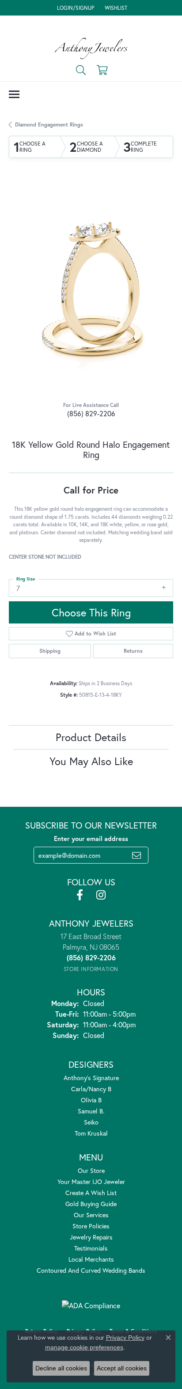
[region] (91, 287)
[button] (74, 8)
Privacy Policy (125, 1337)
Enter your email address (91, 838)
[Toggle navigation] (14, 94)
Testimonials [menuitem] (91, 1248)
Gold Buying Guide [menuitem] (91, 1204)
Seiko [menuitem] (91, 1122)
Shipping (50, 650)
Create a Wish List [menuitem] (91, 1192)
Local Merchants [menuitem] (91, 1259)
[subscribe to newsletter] (136, 855)
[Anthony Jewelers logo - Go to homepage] (91, 48)
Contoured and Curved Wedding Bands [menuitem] (91, 1270)
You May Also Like (91, 761)
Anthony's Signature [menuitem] (91, 1077)
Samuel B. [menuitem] (91, 1111)
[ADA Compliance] (91, 1305)
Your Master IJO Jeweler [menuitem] (91, 1181)
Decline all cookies (61, 1368)
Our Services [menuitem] (91, 1215)
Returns (133, 650)
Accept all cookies (122, 1368)
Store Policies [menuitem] (91, 1226)
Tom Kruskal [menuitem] (91, 1133)
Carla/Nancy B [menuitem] (91, 1089)
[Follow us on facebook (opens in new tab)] (79, 895)
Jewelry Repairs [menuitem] (91, 1237)
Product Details (91, 737)
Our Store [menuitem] (91, 1170)
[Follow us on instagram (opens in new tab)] (101, 895)
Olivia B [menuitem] (91, 1100)
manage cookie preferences (84, 1347)
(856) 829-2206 (91, 413)
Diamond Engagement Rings (49, 124)
